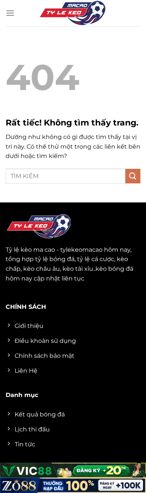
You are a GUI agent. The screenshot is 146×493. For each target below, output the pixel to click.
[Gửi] (132, 176)
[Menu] (10, 13)
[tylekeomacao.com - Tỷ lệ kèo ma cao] (73, 13)
